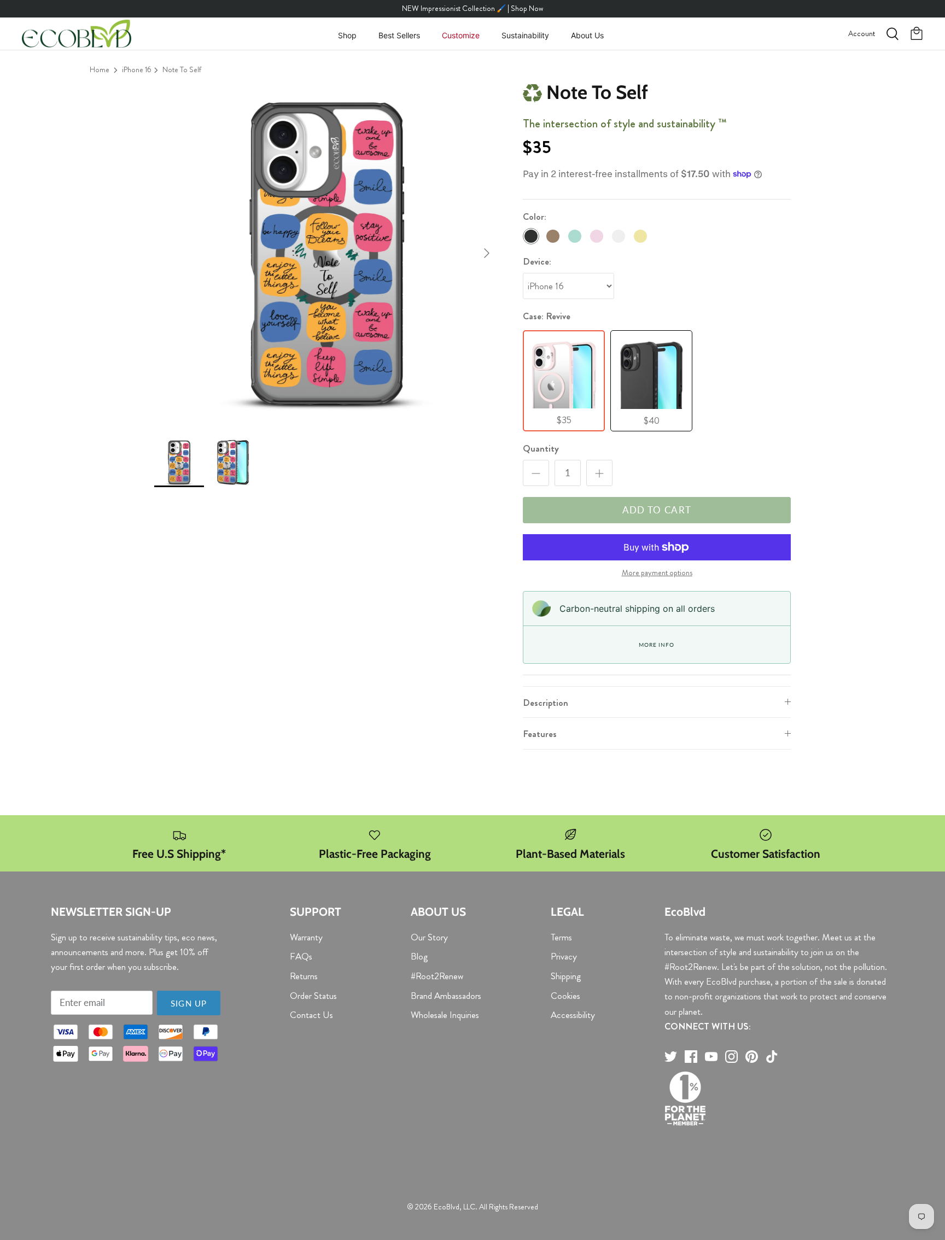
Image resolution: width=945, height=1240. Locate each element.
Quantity (541, 448)
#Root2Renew (437, 975)
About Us (587, 35)
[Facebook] (691, 1056)
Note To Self (181, 69)
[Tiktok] (772, 1056)
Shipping (566, 975)
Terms (561, 937)
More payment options (657, 573)
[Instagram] (731, 1056)
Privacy (564, 956)
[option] (326, 253)
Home (99, 69)
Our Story (429, 937)
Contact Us (311, 1014)
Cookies (565, 995)
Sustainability (525, 35)
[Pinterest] (751, 1056)
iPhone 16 (136, 69)
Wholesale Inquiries (445, 1014)
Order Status (313, 995)
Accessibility (573, 1014)
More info (656, 644)
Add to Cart (657, 510)
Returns (304, 975)
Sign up (189, 1003)
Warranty (306, 937)
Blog (419, 956)
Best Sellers (399, 35)
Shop (347, 35)
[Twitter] (670, 1056)
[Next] (487, 253)
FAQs (301, 956)
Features (540, 733)
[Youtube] (711, 1056)
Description (545, 702)
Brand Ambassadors (446, 995)
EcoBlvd (446, 1206)
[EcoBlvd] (76, 34)
